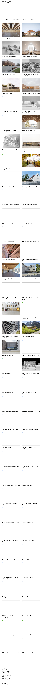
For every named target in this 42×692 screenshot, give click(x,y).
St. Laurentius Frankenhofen (8, 259)
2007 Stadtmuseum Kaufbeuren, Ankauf (9, 504)
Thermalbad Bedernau (27, 522)
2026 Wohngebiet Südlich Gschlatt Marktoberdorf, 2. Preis (30, 74)
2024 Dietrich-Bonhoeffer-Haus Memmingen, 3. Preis (9, 111)
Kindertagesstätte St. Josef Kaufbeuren (31, 187)
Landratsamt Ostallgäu (7, 355)
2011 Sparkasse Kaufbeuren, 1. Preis (10, 411)
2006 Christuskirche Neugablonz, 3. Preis (10, 541)
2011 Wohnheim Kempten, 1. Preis (10, 429)
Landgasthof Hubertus (7, 169)
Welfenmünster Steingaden (8, 187)
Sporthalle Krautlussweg (7, 38)
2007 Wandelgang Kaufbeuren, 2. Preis (29, 504)
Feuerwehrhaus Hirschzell (8, 392)
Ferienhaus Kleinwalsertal (28, 336)
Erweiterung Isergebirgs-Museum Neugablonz (29, 150)
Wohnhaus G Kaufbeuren (28, 616)
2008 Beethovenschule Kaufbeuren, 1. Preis (30, 466)
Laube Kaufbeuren (26, 169)
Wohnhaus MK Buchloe (27, 559)
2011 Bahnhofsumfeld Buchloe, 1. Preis (31, 411)
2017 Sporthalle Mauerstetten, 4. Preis (31, 241)
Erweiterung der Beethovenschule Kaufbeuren (10, 336)
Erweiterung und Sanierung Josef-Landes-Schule (30, 279)
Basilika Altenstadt (6, 373)
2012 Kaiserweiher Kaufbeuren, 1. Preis (30, 392)
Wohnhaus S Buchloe (27, 596)
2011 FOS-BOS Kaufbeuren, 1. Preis (30, 429)
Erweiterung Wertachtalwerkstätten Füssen (10, 205)
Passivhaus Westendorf (27, 577)
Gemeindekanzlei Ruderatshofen (29, 38)
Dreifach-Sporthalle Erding (8, 74)
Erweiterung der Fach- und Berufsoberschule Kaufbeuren (9, 279)
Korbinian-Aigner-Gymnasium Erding (11, 485)
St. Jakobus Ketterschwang (8, 241)
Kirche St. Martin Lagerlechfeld (29, 56)
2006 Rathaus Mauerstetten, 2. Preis (10, 522)
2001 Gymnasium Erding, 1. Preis (9, 635)
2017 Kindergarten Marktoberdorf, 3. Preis (30, 260)
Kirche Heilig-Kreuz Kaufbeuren (29, 204)
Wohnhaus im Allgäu (7, 93)
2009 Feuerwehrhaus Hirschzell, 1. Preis (29, 447)
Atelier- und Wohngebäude (28, 130)
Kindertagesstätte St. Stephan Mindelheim (9, 131)
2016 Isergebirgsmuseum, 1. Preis (9, 298)
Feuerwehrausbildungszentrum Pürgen (31, 93)
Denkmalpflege (16, 19)
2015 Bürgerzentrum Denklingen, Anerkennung (30, 317)
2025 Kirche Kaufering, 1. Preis (9, 56)
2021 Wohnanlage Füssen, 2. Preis (10, 150)
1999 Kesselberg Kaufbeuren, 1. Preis (10, 653)
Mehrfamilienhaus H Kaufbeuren (29, 224)
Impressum (4, 683)
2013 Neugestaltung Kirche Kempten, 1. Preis (31, 373)
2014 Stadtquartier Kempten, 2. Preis (30, 355)
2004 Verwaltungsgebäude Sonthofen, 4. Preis (8, 597)
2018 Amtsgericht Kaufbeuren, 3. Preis (11, 224)
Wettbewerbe (31, 19)
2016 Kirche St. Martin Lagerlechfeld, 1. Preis (31, 298)
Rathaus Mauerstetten (27, 485)
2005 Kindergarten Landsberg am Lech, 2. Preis (10, 578)
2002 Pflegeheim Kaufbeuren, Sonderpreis (9, 616)
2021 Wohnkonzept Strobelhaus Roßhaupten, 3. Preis (29, 111)
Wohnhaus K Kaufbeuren (28, 635)
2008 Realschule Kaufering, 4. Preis (10, 466)
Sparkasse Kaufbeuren (7, 317)
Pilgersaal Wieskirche (7, 447)
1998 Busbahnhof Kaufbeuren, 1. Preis (31, 653)
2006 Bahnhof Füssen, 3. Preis (9, 559)
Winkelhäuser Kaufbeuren (28, 540)
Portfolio (7, 19)
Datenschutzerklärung (6, 685)
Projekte (24, 19)
